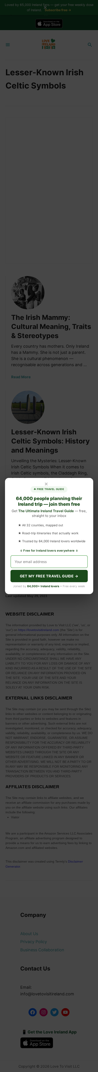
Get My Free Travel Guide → (49, 576)
